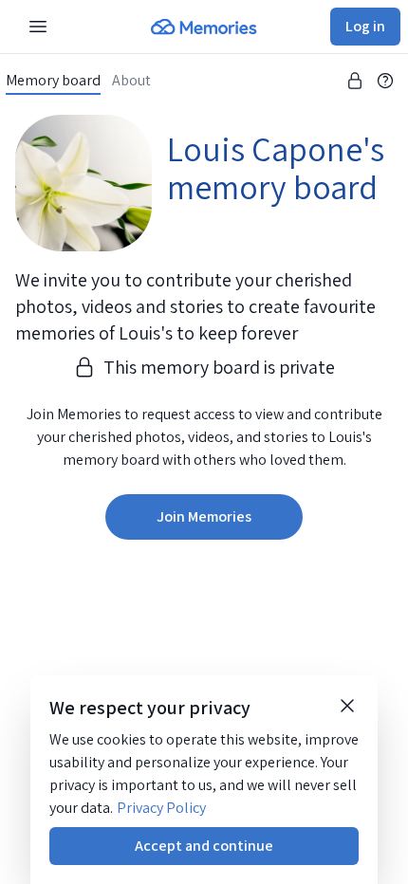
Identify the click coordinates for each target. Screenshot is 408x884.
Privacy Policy (161, 808)
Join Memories (204, 516)
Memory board (53, 80)
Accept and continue (204, 846)
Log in (365, 26)
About (131, 80)
